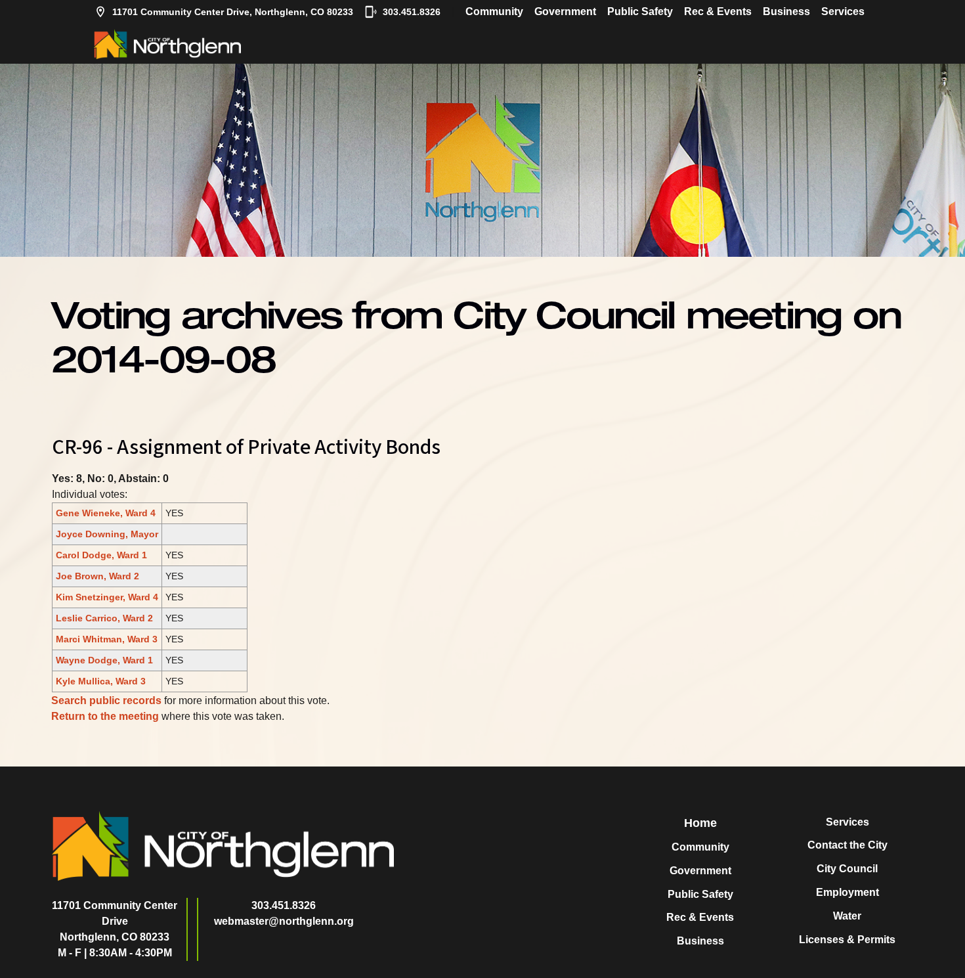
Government (565, 11)
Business (786, 11)
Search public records (106, 700)
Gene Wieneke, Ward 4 (106, 513)
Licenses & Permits (847, 939)
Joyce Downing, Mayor (107, 534)
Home (700, 823)
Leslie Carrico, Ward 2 (104, 618)
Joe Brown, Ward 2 (97, 576)
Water (847, 916)
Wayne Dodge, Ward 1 (104, 660)
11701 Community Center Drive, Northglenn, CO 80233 (232, 12)
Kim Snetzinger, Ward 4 (107, 597)
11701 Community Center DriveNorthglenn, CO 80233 (114, 921)
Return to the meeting (105, 716)
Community (494, 11)
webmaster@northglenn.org (284, 921)
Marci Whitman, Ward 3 (107, 639)
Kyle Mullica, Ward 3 (101, 681)
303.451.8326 (411, 12)
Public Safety (640, 11)
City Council (847, 868)
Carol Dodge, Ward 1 (101, 555)
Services (843, 11)
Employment (847, 892)
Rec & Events (718, 11)
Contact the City (847, 845)
